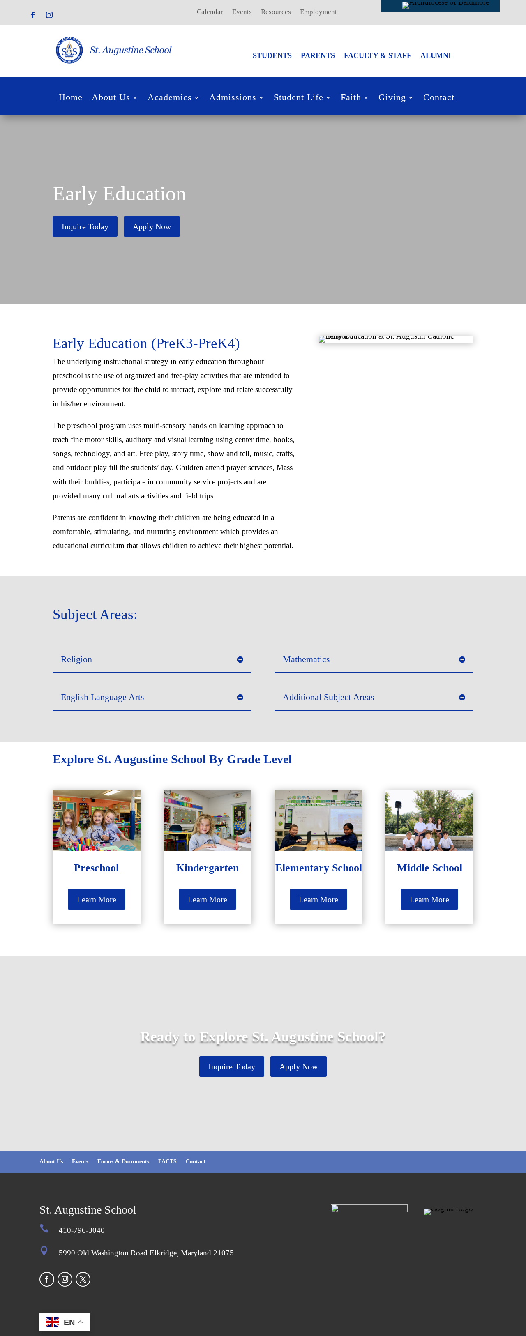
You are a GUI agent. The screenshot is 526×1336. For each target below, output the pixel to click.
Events (242, 12)
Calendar (210, 12)
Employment (318, 12)
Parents (318, 56)
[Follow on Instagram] (49, 14)
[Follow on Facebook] (32, 14)
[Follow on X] (83, 1279)
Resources (276, 12)
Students (272, 56)
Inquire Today (85, 226)
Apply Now (152, 226)
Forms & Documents (123, 1162)
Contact (438, 98)
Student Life (298, 98)
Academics (170, 98)
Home (71, 98)
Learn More (96, 899)
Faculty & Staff (377, 56)
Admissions (232, 98)
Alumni (435, 56)
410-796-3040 (82, 1230)
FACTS (167, 1162)
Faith (351, 98)
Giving (392, 98)
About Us (111, 98)
